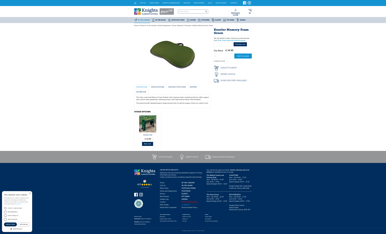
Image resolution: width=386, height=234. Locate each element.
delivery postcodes (177, 87)
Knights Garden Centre (165, 218)
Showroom (141, 92)
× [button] (30, 193)
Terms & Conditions (142, 218)
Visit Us (162, 185)
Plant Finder (164, 205)
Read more (18, 204)
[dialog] (17, 211)
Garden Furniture (186, 216)
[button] (17, 229)
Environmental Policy (189, 207)
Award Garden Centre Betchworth (168, 221)
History (162, 194)
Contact (162, 202)
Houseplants (208, 218)
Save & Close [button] (10, 224)
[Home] (135, 3)
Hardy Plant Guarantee (168, 207)
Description (141, 87)
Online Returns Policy (140, 224)
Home (162, 183)
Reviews (193, 87)
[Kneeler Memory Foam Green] (172, 54)
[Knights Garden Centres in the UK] (154, 11)
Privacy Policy (138, 216)
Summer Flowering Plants (211, 221)
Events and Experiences (168, 191)
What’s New (164, 188)
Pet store (184, 221)
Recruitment (164, 196)
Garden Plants (208, 216)
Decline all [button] (24, 224)
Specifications (157, 87)
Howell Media (200, 230)
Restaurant (162, 216)
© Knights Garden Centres (189, 230)
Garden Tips (164, 199)
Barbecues (185, 218)
